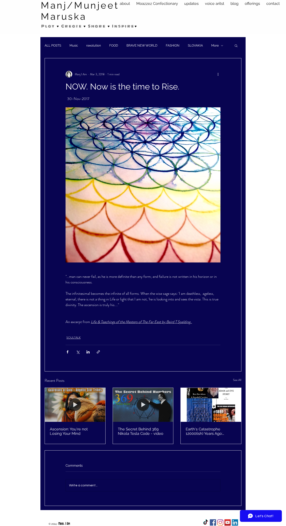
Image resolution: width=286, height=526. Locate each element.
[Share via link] (98, 352)
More (215, 45)
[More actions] (217, 74)
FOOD (113, 45)
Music (74, 45)
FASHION (172, 45)
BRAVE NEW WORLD (141, 45)
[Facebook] (213, 522)
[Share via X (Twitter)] (78, 352)
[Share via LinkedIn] (88, 352)
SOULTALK (73, 337)
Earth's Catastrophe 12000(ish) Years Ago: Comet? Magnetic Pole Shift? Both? (206, 431)
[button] (236, 45)
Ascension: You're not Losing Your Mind (69, 431)
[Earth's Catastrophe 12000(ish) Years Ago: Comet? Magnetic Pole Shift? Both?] (211, 405)
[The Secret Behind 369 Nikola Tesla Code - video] (143, 405)
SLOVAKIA (195, 45)
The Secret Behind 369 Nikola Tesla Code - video (140, 431)
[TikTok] (205, 522)
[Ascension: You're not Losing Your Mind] (75, 405)
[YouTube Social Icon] (227, 522)
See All (237, 380)
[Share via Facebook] (68, 352)
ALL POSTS (53, 45)
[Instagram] (220, 522)
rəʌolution (93, 45)
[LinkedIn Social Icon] (235, 522)
